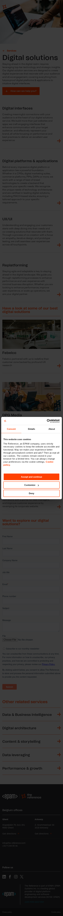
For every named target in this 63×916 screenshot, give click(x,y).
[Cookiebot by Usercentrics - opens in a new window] (47, 421)
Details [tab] (31, 429)
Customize (29, 485)
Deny (31, 493)
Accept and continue (31, 477)
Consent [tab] (11, 429)
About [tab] (51, 429)
